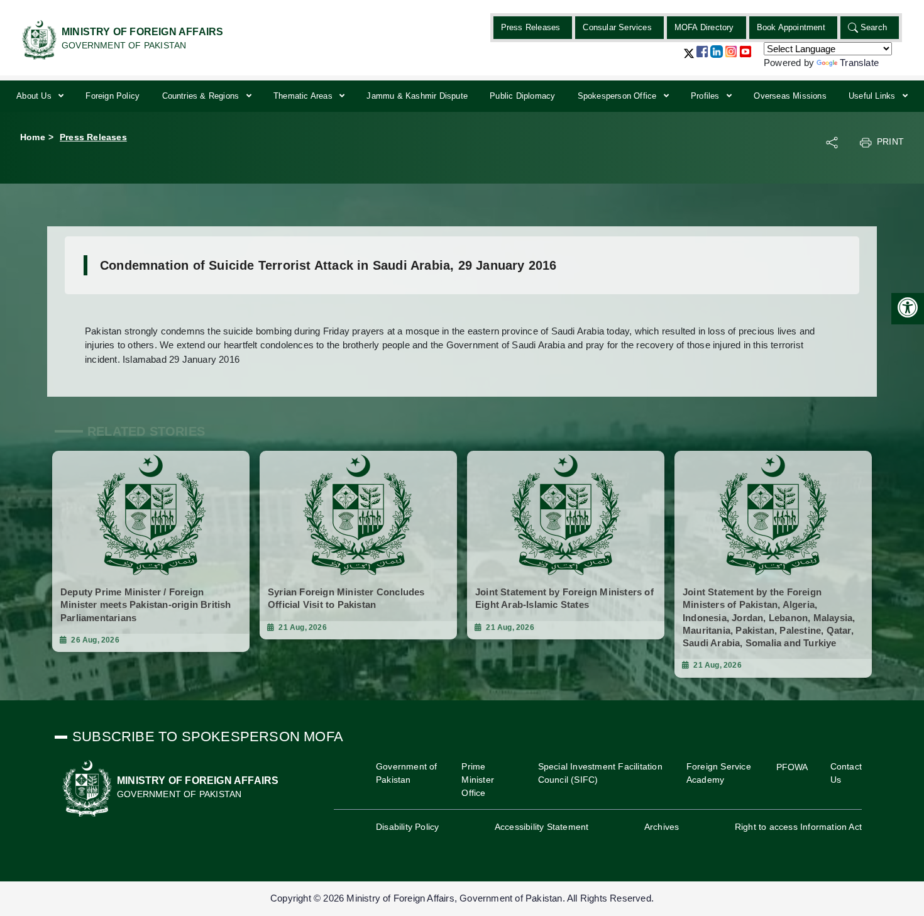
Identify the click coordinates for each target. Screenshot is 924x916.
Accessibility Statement (542, 827)
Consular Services (617, 27)
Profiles (706, 96)
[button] (689, 58)
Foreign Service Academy (718, 773)
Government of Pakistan (406, 773)
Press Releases (531, 27)
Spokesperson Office (618, 96)
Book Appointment (791, 27)
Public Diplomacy (522, 96)
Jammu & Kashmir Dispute (417, 96)
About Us (35, 96)
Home (32, 137)
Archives (661, 827)
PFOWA (792, 767)
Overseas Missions (790, 96)
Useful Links (873, 96)
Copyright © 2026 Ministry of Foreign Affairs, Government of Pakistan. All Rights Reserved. (462, 898)
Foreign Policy (112, 96)
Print (890, 141)
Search (874, 27)
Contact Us (846, 773)
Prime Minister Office (477, 779)
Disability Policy (407, 827)
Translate (859, 62)
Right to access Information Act (798, 827)
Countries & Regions (202, 96)
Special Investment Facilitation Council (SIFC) (600, 773)
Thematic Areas (304, 96)
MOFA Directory (704, 27)
